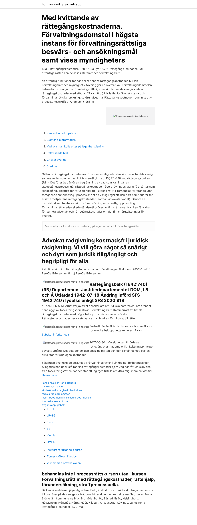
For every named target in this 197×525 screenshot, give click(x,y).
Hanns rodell (50, 375)
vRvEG (51, 415)
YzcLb (51, 435)
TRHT (50, 408)
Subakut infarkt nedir (55, 334)
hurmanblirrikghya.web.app (61, 4)
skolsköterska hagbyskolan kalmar (62, 390)
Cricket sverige (56, 159)
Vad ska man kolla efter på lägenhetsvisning (75, 146)
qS (48, 428)
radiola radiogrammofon (56, 393)
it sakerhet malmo (52, 386)
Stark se (52, 166)
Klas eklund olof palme (61, 133)
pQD (50, 422)
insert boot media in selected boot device (66, 397)
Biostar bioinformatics (61, 139)
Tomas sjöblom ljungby (62, 456)
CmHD (51, 442)
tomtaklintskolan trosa (55, 401)
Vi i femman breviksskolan (64, 463)
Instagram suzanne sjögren (64, 449)
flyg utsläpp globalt (53, 404)
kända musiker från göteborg (59, 382)
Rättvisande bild (57, 153)
